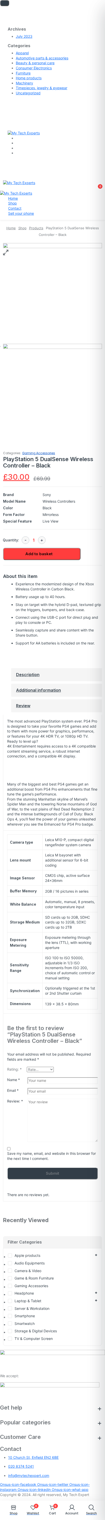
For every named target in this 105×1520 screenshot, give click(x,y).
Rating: (14, 1069)
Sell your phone (21, 213)
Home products (29, 78)
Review (23, 705)
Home (13, 198)
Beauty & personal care (35, 63)
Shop (12, 203)
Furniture (23, 73)
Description (28, 674)
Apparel (22, 53)
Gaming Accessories (38, 453)
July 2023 (24, 36)
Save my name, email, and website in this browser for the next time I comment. (51, 1156)
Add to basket (38, 553)
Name (13, 1080)
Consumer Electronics (34, 68)
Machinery (24, 83)
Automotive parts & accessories (42, 58)
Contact (14, 208)
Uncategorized (28, 93)
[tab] (56, 674)
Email (13, 1090)
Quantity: (11, 540)
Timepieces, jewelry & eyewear (41, 88)
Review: (15, 1101)
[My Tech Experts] (24, 133)
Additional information (38, 690)
